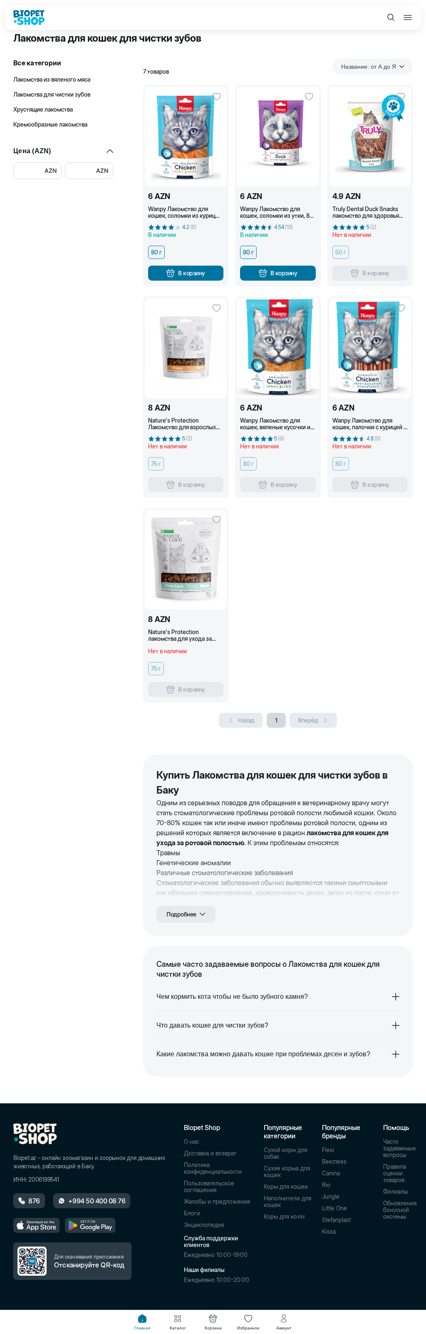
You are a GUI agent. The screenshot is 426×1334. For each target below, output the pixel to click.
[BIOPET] (29, 17)
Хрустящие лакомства (43, 109)
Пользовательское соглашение (209, 1186)
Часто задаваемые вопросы (399, 1148)
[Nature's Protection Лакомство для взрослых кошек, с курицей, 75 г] (186, 348)
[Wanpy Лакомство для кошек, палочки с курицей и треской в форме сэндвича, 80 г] (370, 348)
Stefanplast (336, 1220)
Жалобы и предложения (217, 1201)
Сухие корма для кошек (287, 1171)
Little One (334, 1208)
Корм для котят (284, 1216)
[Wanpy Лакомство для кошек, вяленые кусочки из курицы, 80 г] (278, 348)
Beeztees (334, 1161)
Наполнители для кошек (287, 1201)
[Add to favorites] (217, 96)
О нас (191, 1141)
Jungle (330, 1196)
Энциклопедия (204, 1225)
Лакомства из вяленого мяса (51, 79)
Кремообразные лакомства (50, 124)
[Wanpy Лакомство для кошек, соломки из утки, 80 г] (278, 137)
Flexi (328, 1150)
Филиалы (395, 1191)
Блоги (192, 1213)
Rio (326, 1185)
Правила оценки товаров (394, 1173)
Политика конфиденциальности (213, 1168)
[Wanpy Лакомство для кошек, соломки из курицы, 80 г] (186, 137)
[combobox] (373, 66)
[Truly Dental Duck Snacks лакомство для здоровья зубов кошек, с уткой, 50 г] (370, 137)
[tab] (142, 1322)
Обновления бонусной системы (399, 1210)
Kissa (329, 1231)
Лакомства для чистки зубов (51, 94)
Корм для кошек (286, 1186)
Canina (331, 1173)
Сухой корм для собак (285, 1153)
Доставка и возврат (210, 1153)
